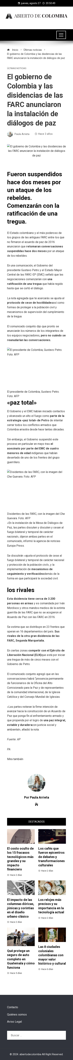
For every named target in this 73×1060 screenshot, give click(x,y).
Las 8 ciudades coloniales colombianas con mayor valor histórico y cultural (52, 955)
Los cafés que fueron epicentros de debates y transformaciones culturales (51, 857)
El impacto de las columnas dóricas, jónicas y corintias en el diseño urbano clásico (20, 908)
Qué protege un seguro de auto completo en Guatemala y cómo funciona (21, 959)
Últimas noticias (16, 68)
